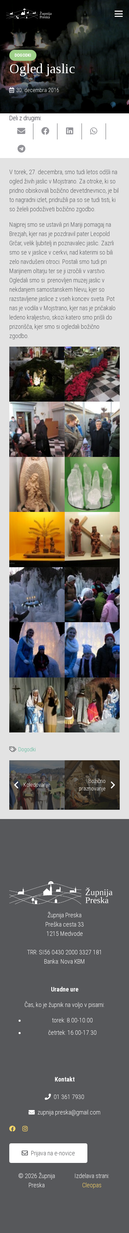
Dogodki (27, 749)
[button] (119, 14)
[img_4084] (92, 595)
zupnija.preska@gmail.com (68, 1112)
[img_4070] (92, 539)
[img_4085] (37, 649)
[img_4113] (92, 705)
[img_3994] (92, 374)
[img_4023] (92, 484)
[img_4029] (37, 539)
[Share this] (45, 131)
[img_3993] (37, 374)
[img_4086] (92, 649)
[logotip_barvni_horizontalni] (29, 14)
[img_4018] (37, 484)
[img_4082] (37, 595)
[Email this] (21, 131)
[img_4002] (92, 429)
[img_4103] (37, 705)
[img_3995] (37, 429)
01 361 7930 (69, 1096)
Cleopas (91, 1185)
